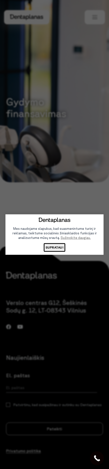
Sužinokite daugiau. (76, 238)
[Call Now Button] (97, 458)
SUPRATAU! (55, 247)
